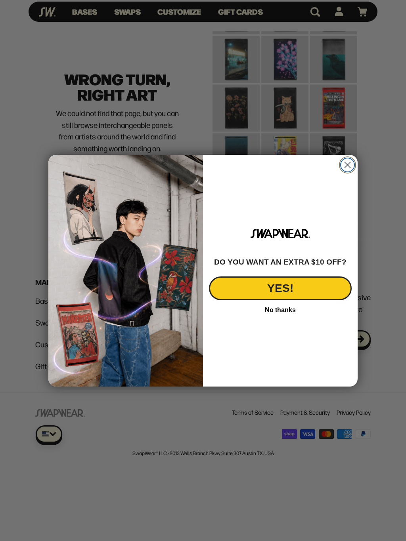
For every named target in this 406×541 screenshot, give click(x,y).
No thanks (280, 310)
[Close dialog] (347, 165)
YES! (280, 288)
